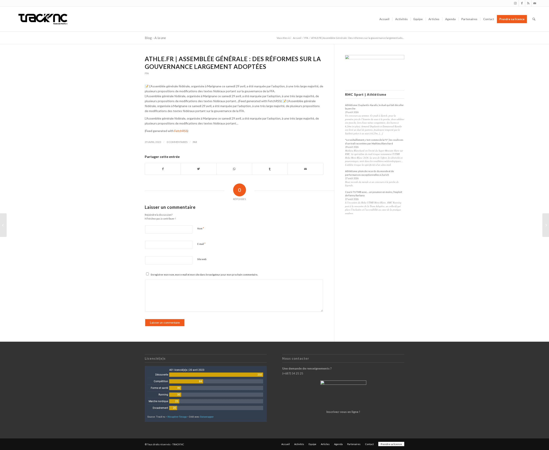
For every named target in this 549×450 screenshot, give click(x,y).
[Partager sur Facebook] (163, 169)
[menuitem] (384, 19)
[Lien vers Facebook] (522, 3)
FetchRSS (180, 131)
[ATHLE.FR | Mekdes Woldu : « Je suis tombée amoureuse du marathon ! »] (3, 225)
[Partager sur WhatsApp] (234, 169)
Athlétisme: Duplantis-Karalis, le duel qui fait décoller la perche (374, 107)
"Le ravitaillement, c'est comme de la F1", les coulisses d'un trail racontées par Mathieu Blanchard (374, 141)
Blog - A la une (155, 38)
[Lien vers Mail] (535, 3)
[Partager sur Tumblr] (270, 169)
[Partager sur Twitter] (198, 169)
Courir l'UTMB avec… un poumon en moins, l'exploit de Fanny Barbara (373, 194)
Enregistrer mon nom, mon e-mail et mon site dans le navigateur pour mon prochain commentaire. (204, 274)
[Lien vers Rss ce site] (528, 3)
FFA (147, 73)
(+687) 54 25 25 (292, 373)
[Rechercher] (534, 19)
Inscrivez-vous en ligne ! (343, 412)
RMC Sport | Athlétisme (365, 94)
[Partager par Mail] (305, 169)
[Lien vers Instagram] (515, 3)
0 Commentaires (177, 142)
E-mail (201, 243)
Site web (202, 259)
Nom (200, 228)
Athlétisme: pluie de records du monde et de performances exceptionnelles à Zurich (369, 173)
